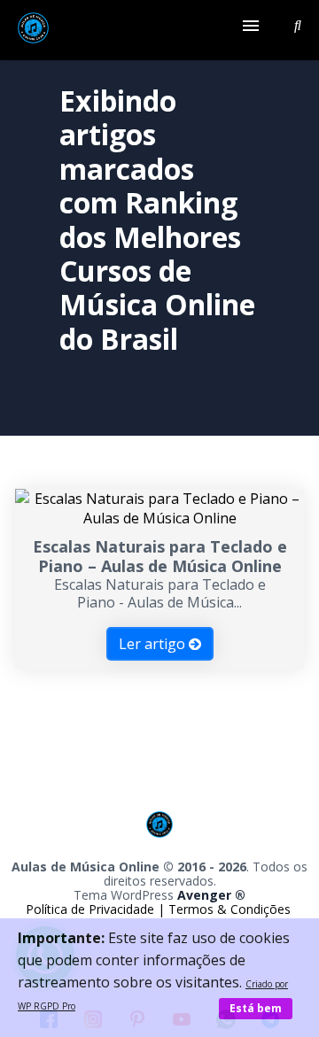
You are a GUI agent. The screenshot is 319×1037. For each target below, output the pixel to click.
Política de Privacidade (92, 909)
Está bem (256, 1008)
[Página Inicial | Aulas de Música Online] (33, 30)
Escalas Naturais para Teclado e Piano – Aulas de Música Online (160, 556)
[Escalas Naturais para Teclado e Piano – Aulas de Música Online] (159, 518)
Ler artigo (154, 644)
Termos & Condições (229, 909)
